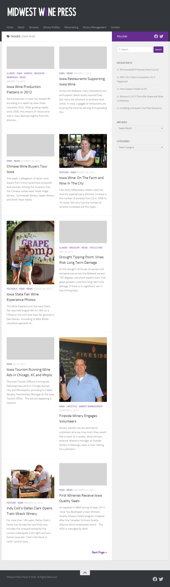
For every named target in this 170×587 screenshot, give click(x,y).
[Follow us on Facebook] (156, 36)
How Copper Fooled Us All (133, 88)
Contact (115, 27)
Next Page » (99, 552)
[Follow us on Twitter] (161, 36)
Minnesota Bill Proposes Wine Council (139, 69)
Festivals (12, 288)
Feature (64, 172)
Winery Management (94, 27)
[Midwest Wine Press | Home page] (42, 12)
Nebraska (12, 77)
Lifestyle (72, 406)
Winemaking (71, 27)
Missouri (39, 73)
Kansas (28, 73)
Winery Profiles (51, 27)
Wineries (34, 27)
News (23, 77)
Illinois (11, 73)
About (21, 27)
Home (9, 27)
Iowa (19, 73)
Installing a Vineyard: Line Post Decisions (141, 108)
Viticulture (96, 247)
